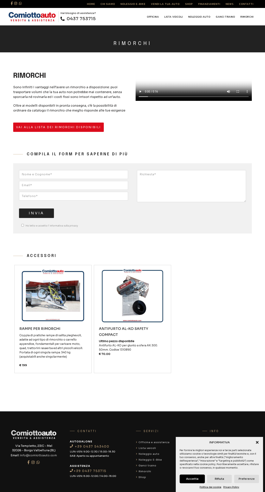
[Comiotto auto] (32, 16)
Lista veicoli (173, 17)
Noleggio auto (199, 17)
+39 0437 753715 (90, 471)
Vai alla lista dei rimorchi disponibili (58, 127)
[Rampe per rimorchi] (52, 297)
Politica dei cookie (210, 487)
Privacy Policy (231, 487)
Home (91, 4)
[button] (257, 442)
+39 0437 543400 (91, 446)
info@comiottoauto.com (38, 455)
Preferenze (247, 479)
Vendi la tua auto (165, 4)
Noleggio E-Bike (132, 4)
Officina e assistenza (154, 442)
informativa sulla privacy (63, 225)
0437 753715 (81, 18)
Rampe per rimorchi (39, 329)
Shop (189, 4)
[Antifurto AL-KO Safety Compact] (132, 297)
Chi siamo (107, 4)
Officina (153, 17)
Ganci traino (225, 17)
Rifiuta (219, 479)
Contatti (246, 4)
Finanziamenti (209, 4)
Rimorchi (246, 17)
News (230, 4)
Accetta (192, 479)
